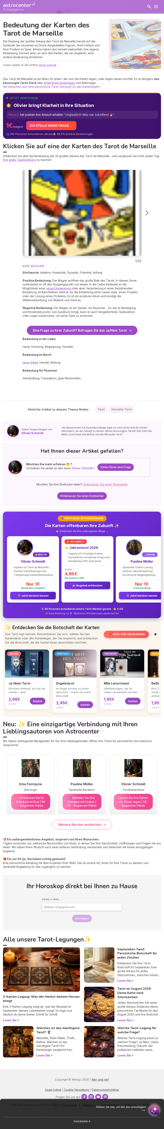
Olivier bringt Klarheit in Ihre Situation (54, 105)
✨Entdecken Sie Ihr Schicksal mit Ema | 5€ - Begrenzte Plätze (30, 801)
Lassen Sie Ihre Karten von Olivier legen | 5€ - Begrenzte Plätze (133, 801)
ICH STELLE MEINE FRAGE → (51, 125)
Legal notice (53, 1089)
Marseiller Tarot (121, 409)
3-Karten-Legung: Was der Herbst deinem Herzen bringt (41, 998)
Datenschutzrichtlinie (105, 1089)
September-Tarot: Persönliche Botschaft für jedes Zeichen (137, 953)
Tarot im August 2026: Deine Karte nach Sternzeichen (134, 993)
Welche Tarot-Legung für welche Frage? (136, 1030)
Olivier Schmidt (47, 65)
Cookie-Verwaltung (76, 1089)
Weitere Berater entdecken (79, 825)
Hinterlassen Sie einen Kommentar (82, 496)
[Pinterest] (105, 1097)
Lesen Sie (10, 1020)
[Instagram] (91, 1097)
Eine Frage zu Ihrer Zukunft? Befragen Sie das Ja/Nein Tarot (80, 330)
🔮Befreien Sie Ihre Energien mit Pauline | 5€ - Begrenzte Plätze (82, 801)
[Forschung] (149, 6)
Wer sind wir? (100, 1079)
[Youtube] (98, 1097)
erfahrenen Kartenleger (59, 83)
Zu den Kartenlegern (86, 86)
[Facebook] (84, 1097)
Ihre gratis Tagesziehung (19, 159)
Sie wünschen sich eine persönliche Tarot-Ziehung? (37, 86)
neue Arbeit (30, 362)
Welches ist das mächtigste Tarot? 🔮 (58, 1030)
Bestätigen (82, 918)
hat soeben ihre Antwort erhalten (61, 114)
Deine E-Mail (51, 899)
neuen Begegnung (58, 288)
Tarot (101, 409)
